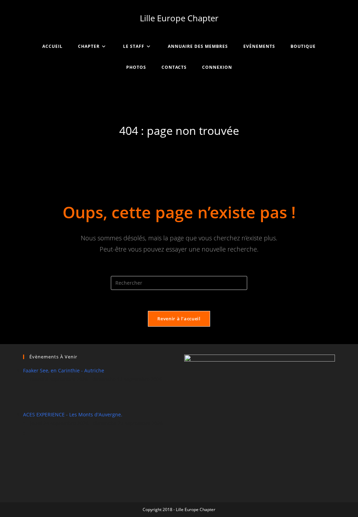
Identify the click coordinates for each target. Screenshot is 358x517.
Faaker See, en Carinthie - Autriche (63, 370)
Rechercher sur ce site (179, 271)
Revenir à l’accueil (178, 318)
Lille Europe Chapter (179, 18)
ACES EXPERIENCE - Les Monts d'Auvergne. (72, 414)
